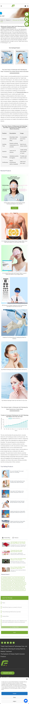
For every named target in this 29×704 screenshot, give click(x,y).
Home (2, 20)
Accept (14, 693)
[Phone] (26, 14)
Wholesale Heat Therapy (20, 583)
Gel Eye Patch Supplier (19, 577)
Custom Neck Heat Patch (7, 583)
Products (8, 20)
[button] (27, 679)
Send (14, 632)
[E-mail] (26, 19)
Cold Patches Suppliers (7, 577)
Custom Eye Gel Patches (19, 589)
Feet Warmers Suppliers (19, 586)
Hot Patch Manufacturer (18, 580)
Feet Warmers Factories (7, 586)
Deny (14, 697)
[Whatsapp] (26, 24)
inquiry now (7, 673)
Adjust (14, 701)
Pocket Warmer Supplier (7, 589)
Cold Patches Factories (6, 580)
